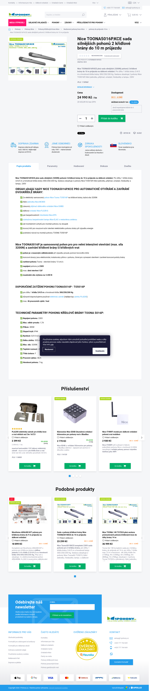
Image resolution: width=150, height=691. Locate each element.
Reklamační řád (14, 658)
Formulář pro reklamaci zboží (18, 646)
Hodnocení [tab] (79, 166)
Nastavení (49, 349)
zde (51, 344)
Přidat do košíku (109, 118)
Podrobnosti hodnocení (111, 56)
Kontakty (11, 3)
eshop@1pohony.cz (121, 638)
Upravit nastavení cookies (58, 688)
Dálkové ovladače (42, 3)
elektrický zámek (57, 297)
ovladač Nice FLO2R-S (39, 211)
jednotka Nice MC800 (36, 202)
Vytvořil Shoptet (118, 688)
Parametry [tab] (52, 166)
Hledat (83, 15)
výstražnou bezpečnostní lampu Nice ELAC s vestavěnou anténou (50, 219)
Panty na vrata (46, 656)
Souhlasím (100, 351)
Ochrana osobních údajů (17, 650)
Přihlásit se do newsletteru (61, 615)
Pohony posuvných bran (50, 664)
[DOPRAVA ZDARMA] (75, 413)
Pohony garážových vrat (50, 667)
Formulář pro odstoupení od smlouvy (21, 642)
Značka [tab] (127, 166)
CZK (134, 3)
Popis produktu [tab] (24, 166)
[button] (69, 476)
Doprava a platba (14, 662)
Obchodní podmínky (15, 637)
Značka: (82, 62)
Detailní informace (84, 87)
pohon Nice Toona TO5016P (56, 197)
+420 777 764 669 (121, 643)
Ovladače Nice (72, 3)
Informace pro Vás (25, 3)
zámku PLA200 (80, 297)
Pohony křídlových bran (49, 660)
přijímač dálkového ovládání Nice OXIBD (47, 206)
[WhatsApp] (111, 653)
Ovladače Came (57, 3)
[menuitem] (17, 22)
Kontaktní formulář (121, 662)
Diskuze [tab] (104, 166)
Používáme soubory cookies (18, 654)
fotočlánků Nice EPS (48, 215)
